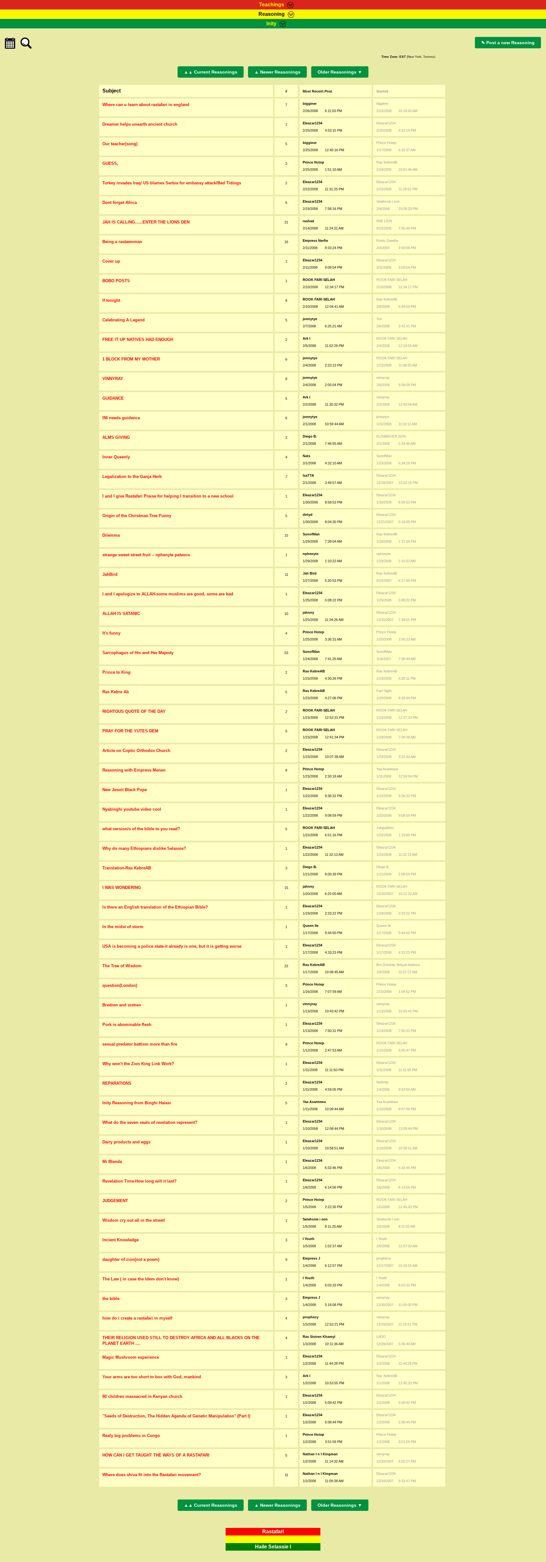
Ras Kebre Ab (115, 691)
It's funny (111, 633)
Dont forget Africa (119, 202)
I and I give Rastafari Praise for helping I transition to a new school (168, 496)
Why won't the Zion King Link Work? (138, 1063)
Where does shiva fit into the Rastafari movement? (151, 1474)
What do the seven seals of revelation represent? (149, 1122)
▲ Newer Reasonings (277, 72)
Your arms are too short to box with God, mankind (151, 1376)
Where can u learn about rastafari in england (145, 104)
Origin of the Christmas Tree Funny (136, 515)
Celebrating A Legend (123, 320)
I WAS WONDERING (121, 887)
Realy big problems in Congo (131, 1435)
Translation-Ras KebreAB (126, 868)
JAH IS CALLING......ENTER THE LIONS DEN (146, 222)
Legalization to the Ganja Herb (132, 476)
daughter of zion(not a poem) (130, 1259)
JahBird (110, 574)
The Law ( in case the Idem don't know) (140, 1279)
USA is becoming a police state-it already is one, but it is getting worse (171, 946)
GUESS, (110, 163)
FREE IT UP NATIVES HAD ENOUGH (137, 339)
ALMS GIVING (116, 437)
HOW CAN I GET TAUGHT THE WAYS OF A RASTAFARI (155, 1455)
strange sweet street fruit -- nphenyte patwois (146, 554)
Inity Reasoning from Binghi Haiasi (136, 1102)
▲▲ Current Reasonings (210, 72)
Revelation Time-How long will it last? (139, 1181)
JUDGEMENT (115, 1200)
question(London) (119, 985)
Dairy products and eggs (126, 1142)
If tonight (111, 300)
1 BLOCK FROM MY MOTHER (131, 359)
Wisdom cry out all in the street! (133, 1220)
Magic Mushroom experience (130, 1357)
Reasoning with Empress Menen (134, 770)
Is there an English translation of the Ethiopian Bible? (155, 907)
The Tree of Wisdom (122, 965)
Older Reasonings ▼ (340, 72)
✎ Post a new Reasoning (508, 42)
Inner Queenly (116, 457)
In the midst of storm (122, 926)
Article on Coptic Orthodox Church (136, 750)
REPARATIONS (116, 1083)
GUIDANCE (113, 398)
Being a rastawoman (122, 241)
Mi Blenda (112, 1161)
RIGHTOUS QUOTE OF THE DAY (134, 711)
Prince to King (116, 672)
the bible (110, 1298)
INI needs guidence (121, 417)
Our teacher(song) (119, 143)
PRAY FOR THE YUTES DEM (130, 731)
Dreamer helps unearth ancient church (139, 124)
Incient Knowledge (120, 1239)
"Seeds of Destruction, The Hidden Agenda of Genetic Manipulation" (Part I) (176, 1416)
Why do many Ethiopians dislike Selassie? (144, 848)
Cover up (111, 261)
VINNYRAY (112, 378)
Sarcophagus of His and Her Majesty (137, 652)
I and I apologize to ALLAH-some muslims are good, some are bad (167, 594)
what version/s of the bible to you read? (141, 828)
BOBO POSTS (116, 280)
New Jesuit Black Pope (124, 789)
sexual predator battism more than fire (139, 1044)
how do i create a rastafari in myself (137, 1318)
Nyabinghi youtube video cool (131, 809)
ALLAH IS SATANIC (121, 613)
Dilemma (111, 535)
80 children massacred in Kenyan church (142, 1396)
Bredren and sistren (121, 1005)
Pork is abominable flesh (126, 1024)
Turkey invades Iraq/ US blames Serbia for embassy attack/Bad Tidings (171, 183)
